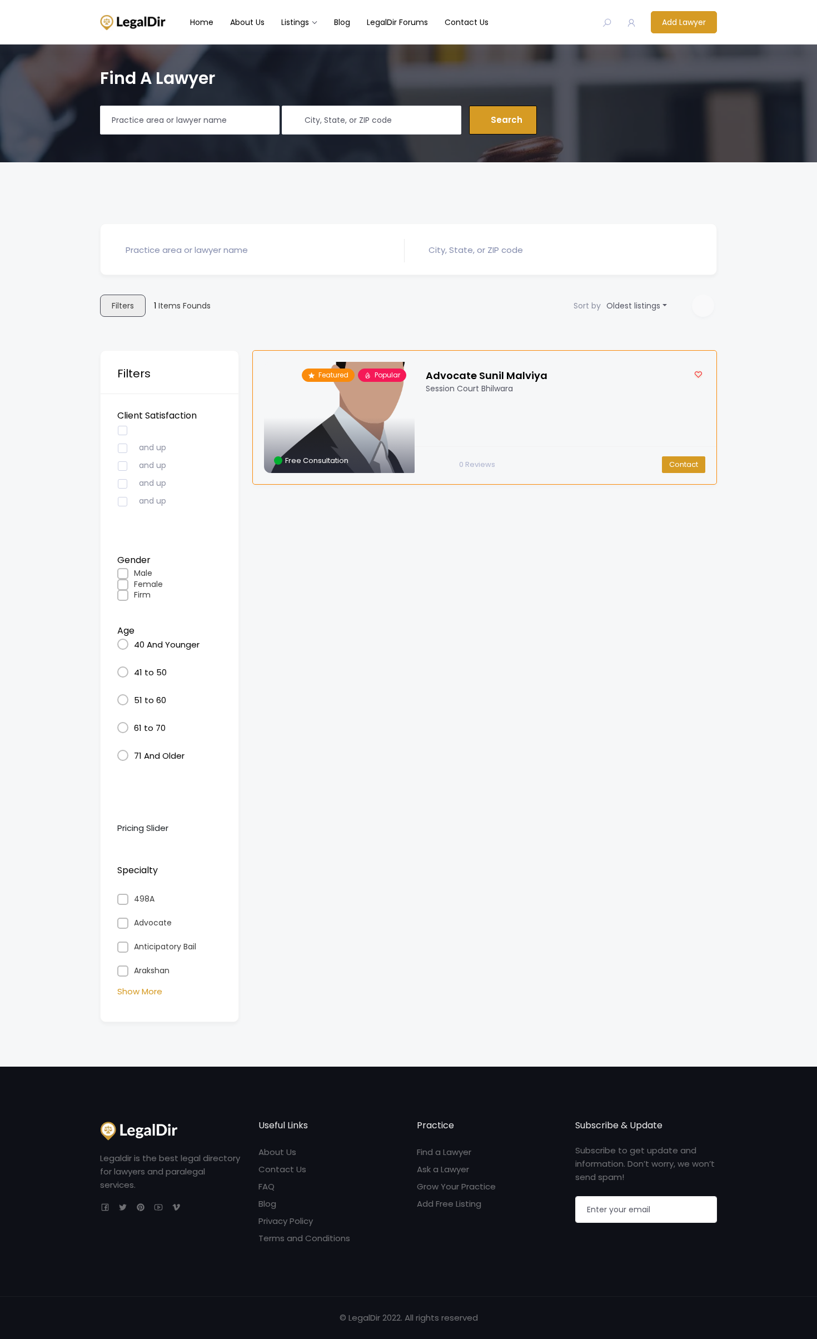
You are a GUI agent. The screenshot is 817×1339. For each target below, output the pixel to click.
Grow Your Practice (456, 1186)
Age (125, 630)
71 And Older (159, 755)
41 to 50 (150, 672)
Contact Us (467, 22)
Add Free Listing (449, 1203)
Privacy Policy (285, 1221)
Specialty (137, 870)
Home (201, 22)
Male (143, 573)
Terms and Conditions (304, 1238)
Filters (123, 305)
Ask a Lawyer (443, 1169)
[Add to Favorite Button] (698, 374)
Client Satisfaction (157, 415)
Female (148, 584)
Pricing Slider (142, 828)
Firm (142, 595)
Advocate (153, 923)
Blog (342, 22)
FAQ (266, 1186)
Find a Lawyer (444, 1152)
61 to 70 (150, 728)
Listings (295, 22)
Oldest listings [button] (633, 305)
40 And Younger (167, 644)
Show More (139, 991)
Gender (134, 560)
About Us (247, 22)
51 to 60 (150, 700)
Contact (683, 464)
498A (144, 899)
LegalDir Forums (397, 22)
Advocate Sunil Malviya (486, 375)
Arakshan (152, 970)
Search (506, 120)
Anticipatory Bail (165, 947)
